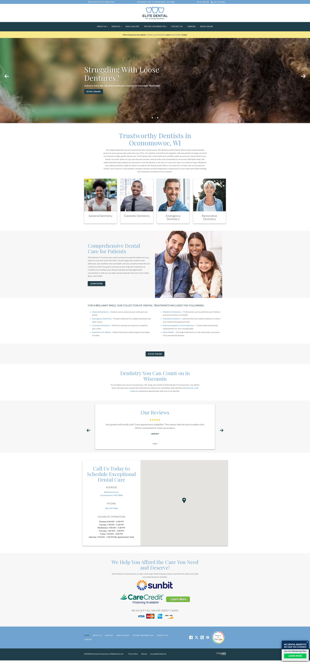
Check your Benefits (156, 35)
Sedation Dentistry (171, 303)
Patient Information (143, 620)
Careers (88, 624)
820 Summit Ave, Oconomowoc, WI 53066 (156, 2)
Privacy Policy (133, 639)
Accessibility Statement (158, 639)
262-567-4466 (219, 2)
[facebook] (191, 622)
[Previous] (7, 69)
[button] (184, 485)
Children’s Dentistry (172, 296)
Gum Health (168, 317)
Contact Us (162, 620)
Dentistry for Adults (101, 317)
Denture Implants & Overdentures (178, 310)
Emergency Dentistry (102, 303)
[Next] (303, 69)
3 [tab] (157, 102)
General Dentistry (100, 296)
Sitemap (144, 639)
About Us (97, 620)
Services (109, 620)
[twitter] (196, 622)
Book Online (203, 2)
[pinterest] (207, 622)
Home (86, 620)
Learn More (93, 73)
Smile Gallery (123, 620)
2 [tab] (155, 102)
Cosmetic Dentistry (101, 310)
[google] (202, 622)
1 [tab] (152, 102)
